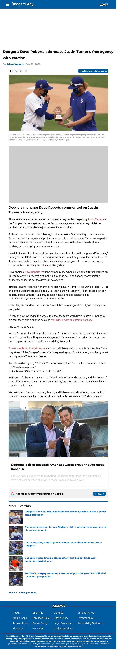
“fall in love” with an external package (72, 319)
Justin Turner (94, 219)
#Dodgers (14, 286)
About (16, 612)
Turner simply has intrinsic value (27, 348)
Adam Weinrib (15, 64)
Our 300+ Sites (85, 612)
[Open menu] (7, 4)
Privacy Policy (85, 617)
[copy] (26, 71)
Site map (18, 628)
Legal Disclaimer (63, 623)
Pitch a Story (61, 617)
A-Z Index (37, 628)
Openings (37, 612)
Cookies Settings (63, 628)
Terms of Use (20, 623)
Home (12, 592)
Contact (58, 612)
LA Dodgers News (27, 592)
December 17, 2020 (55, 298)
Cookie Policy (40, 623)
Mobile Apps (20, 617)
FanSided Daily (40, 617)
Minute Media (18, 636)
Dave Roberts (32, 271)
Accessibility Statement (90, 623)
